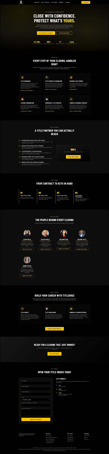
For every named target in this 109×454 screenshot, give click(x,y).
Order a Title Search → (51, 89)
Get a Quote (85, 2)
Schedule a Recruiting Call (55, 328)
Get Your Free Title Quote (46, 33)
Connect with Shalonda (63, 248)
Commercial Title (49, 442)
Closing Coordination (50, 440)
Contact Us (86, 439)
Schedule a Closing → (27, 111)
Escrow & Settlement (50, 439)
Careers (61, 2)
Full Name (24, 380)
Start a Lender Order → (76, 111)
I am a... (23, 397)
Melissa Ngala (70, 437)
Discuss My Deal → (50, 111)
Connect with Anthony (82, 249)
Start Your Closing (73, 156)
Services (36, 2)
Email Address (25, 386)
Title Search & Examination (51, 437)
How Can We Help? (26, 408)
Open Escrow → (74, 89)
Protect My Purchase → (27, 90)
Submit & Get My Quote (36, 419)
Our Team (54, 2)
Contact (67, 2)
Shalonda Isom (70, 439)
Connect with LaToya (27, 249)
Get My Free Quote (54, 353)
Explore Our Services (64, 33)
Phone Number (25, 391)
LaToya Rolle (70, 435)
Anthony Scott (70, 440)
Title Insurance (49, 435)
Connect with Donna (27, 275)
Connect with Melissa (45, 249)
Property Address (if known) (29, 402)
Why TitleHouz (45, 2)
